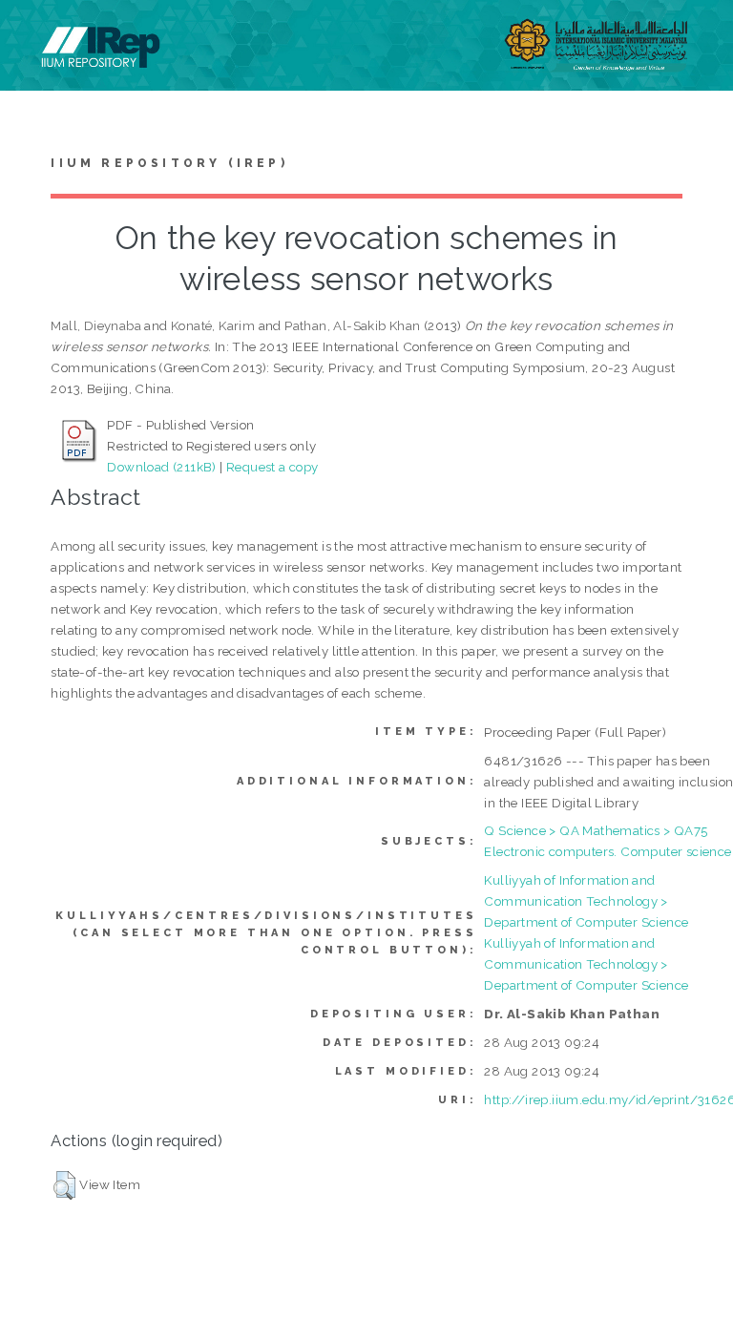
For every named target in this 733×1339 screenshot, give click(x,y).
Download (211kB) (161, 466)
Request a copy (272, 466)
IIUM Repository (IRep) (169, 163)
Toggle (34, 36)
